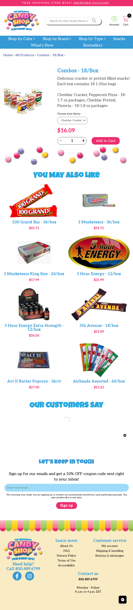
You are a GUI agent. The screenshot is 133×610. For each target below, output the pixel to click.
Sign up (66, 505)
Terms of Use (66, 560)
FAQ (66, 551)
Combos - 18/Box (50, 55)
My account (110, 546)
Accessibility (66, 565)
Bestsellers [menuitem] (92, 45)
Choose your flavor (69, 114)
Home (8, 55)
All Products (24, 55)
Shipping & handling (109, 551)
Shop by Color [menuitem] (20, 39)
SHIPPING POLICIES (91, 3)
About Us (66, 546)
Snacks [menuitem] (119, 39)
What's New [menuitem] (42, 45)
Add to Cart (105, 141)
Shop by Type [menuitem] (91, 39)
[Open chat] (123, 600)
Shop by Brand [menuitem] (56, 39)
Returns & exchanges (109, 555)
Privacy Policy (66, 555)
